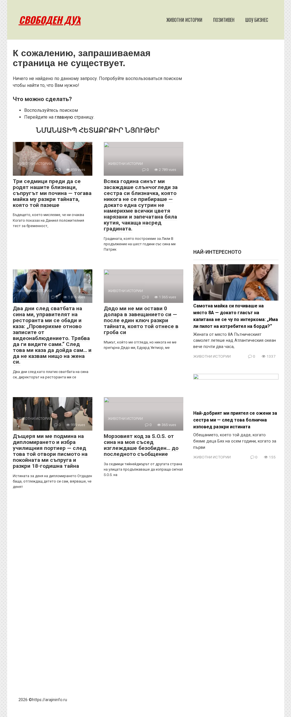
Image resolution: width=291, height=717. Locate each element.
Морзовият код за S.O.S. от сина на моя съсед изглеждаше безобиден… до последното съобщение (141, 445)
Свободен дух (50, 20)
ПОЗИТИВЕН (223, 19)
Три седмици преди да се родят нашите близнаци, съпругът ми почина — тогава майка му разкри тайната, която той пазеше (52, 193)
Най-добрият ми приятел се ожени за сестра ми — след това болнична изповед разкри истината (235, 419)
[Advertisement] (235, 147)
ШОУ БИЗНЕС (256, 19)
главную (64, 117)
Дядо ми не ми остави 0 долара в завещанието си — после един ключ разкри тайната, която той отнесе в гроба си (141, 320)
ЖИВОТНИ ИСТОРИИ (184, 19)
